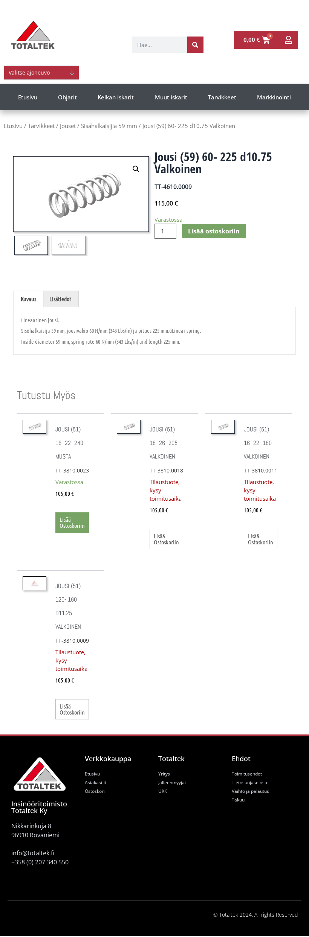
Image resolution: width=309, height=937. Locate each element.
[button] (136, 169)
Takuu (238, 800)
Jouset (68, 126)
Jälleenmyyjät (172, 782)
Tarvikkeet (222, 97)
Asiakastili (95, 782)
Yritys (164, 774)
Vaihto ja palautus (250, 791)
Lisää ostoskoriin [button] (72, 522)
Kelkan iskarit (116, 97)
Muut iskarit (171, 97)
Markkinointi (274, 97)
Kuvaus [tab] (28, 298)
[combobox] (159, 45)
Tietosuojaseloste (250, 782)
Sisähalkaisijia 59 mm (109, 126)
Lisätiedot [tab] (60, 298)
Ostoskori (95, 791)
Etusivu (27, 97)
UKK (162, 791)
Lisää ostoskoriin (214, 231)
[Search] (195, 45)
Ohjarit (67, 97)
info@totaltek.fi (32, 853)
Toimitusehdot (247, 774)
